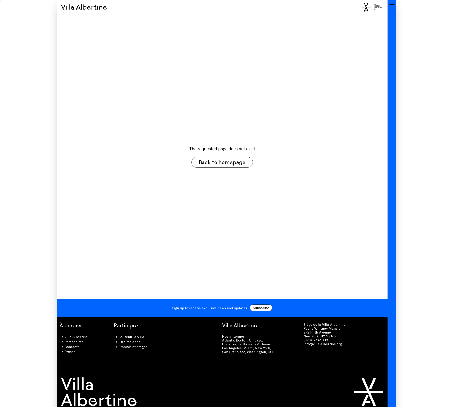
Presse (69, 351)
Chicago (255, 340)
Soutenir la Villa (131, 337)
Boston (241, 340)
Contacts (71, 347)
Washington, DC (260, 352)
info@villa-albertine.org (322, 344)
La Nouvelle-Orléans (254, 344)
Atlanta (228, 340)
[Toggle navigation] (392, 4)
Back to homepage (222, 162)
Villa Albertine (84, 7)
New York (262, 348)
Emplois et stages (133, 347)
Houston (229, 344)
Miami (248, 348)
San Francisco (233, 352)
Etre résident (129, 342)
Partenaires (74, 342)
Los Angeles (232, 348)
